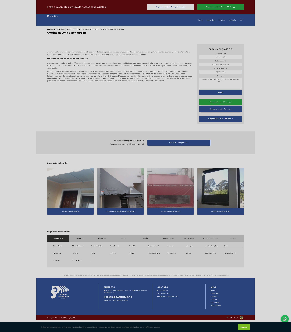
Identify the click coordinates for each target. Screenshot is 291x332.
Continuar (243, 327)
